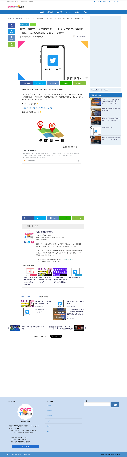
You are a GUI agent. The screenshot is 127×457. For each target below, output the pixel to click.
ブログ (85, 12)
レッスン (69, 12)
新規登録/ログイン (106, 1)
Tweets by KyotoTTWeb (99, 90)
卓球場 (42, 12)
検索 (85, 401)
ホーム (97, 1)
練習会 (77, 12)
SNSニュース (24, 24)
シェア (11, 26)
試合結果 (50, 12)
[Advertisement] (53, 189)
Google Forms (69, 259)
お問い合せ (117, 1)
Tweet (11, 32)
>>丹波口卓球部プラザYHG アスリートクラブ (37, 108)
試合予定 (59, 12)
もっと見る (25, 446)
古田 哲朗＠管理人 (81, 36)
